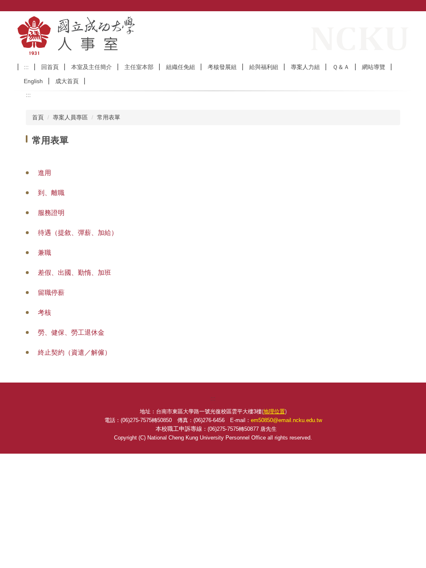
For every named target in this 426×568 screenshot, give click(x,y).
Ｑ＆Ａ (340, 67)
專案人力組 (305, 67)
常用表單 (108, 117)
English (33, 81)
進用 (44, 172)
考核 (44, 312)
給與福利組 (263, 67)
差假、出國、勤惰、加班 (74, 272)
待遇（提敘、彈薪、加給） (78, 232)
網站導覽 (373, 67)
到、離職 (51, 192)
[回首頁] (121, 35)
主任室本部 (139, 67)
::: (26, 67)
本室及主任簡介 (91, 67)
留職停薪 (51, 292)
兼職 (44, 252)
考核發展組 (222, 67)
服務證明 (51, 212)
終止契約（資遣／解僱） (74, 352)
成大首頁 (67, 81)
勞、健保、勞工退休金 (71, 332)
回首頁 (50, 67)
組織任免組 (180, 67)
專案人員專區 (70, 117)
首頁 (38, 117)
